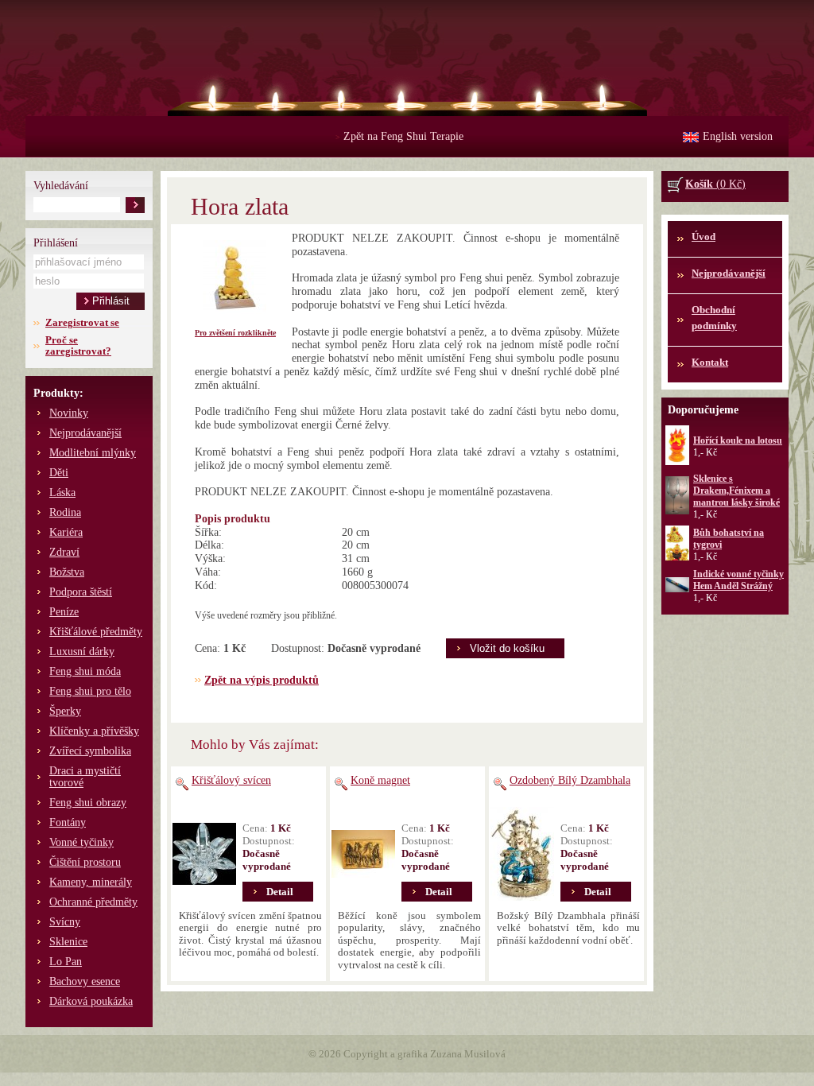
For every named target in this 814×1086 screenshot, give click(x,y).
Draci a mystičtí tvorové (85, 777)
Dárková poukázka (91, 1001)
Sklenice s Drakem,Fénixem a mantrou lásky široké (736, 490)
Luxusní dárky (81, 651)
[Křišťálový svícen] (204, 854)
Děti (58, 473)
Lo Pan (65, 962)
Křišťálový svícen (231, 780)
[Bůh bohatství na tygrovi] (677, 557)
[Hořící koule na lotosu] (677, 461)
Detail (279, 892)
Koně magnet (380, 780)
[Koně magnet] (363, 854)
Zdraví (64, 552)
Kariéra (66, 532)
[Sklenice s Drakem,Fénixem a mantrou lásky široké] (677, 511)
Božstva (66, 572)
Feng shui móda (85, 671)
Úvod (703, 236)
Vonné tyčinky (81, 842)
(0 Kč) (715, 184)
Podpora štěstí (80, 592)
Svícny (64, 922)
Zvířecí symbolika (90, 751)
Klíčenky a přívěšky (94, 731)
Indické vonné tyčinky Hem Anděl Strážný (738, 579)
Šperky (65, 711)
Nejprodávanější (85, 433)
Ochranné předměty (93, 902)
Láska (62, 492)
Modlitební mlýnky (92, 453)
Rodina (65, 512)
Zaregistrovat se (82, 322)
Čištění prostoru (85, 862)
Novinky (68, 413)
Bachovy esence (84, 981)
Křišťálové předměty (95, 632)
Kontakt (710, 362)
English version (738, 136)
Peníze (64, 612)
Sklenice (68, 942)
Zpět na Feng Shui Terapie (399, 136)
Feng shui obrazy (87, 803)
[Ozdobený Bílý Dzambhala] (522, 854)
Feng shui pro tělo (90, 691)
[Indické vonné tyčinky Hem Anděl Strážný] (677, 589)
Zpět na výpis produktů (261, 680)
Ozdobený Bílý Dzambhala (570, 780)
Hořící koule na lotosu (737, 440)
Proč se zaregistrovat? (78, 345)
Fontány (67, 822)
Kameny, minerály (90, 882)
